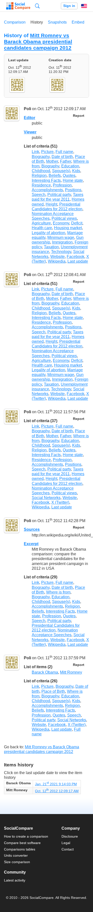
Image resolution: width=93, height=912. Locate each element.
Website (57, 256)
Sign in (69, 6)
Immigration (62, 242)
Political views (64, 218)
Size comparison (17, 862)
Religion (39, 175)
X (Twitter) (60, 502)
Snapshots (57, 22)
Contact (68, 849)
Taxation (51, 247)
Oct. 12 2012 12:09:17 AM (57, 791)
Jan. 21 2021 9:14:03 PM (56, 784)
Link (35, 152)
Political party (59, 194)
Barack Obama (45, 672)
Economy (61, 223)
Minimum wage (60, 237)
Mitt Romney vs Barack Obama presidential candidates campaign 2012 (38, 41)
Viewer (30, 132)
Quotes (69, 175)
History (37, 22)
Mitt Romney (71, 672)
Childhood (41, 171)
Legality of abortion (48, 233)
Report (78, 116)
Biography (41, 157)
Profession (62, 185)
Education (70, 166)
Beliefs (55, 175)
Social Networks (46, 498)
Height (51, 204)
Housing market (68, 228)
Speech (38, 194)
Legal (66, 843)
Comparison (15, 22)
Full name (64, 152)
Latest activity (14, 880)
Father (65, 161)
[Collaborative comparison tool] (18, 6)
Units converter (16, 855)
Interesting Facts (46, 180)
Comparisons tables (19, 849)
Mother (52, 161)
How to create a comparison (26, 836)
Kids (76, 171)
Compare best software (22, 843)
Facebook (75, 256)
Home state (73, 180)
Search (37, 5)
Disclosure (70, 836)
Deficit (76, 223)
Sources (32, 529)
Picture (47, 152)
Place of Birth (53, 691)
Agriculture (41, 223)
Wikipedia (56, 261)
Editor (29, 118)
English (84, 6)
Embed (78, 22)
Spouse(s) (61, 171)
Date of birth (62, 157)
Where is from (58, 592)
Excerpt (31, 544)
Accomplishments (47, 190)
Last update (77, 261)
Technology (61, 252)
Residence (41, 185)
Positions (73, 190)
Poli (27, 109)
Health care (42, 228)
